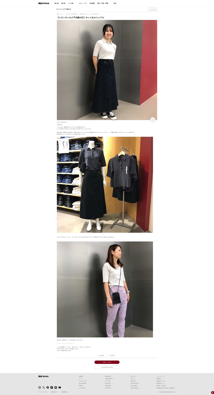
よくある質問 (82, 388)
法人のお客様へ (134, 385)
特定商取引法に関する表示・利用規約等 (166, 388)
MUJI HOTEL (108, 388)
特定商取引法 (65, 392)
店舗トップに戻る (107, 362)
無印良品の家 (108, 376)
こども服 (70, 3)
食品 (115, 3)
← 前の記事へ (101, 355)
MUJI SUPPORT (82, 383)
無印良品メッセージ (161, 381)
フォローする (153, 9)
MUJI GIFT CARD (135, 383)
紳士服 (63, 3)
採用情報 (159, 378)
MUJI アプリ (133, 376)
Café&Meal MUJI (109, 378)
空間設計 (81, 385)
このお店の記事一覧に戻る (107, 367)
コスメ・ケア (83, 3)
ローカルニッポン (83, 381)
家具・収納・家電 (102, 3)
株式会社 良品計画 (161, 385)
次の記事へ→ (113, 355)
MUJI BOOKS (108, 385)
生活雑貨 (92, 3)
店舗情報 (81, 376)
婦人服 (57, 3)
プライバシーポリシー (43, 392)
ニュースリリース (161, 376)
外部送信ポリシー (55, 392)
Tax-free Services (135, 388)
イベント (81, 378)
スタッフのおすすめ (62, 122)
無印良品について (161, 383)
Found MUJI (108, 383)
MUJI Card (133, 381)
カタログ (133, 378)
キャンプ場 (107, 381)
